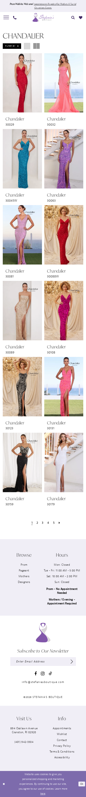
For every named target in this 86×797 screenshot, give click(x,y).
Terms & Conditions (62, 751)
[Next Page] (59, 523)
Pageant (24, 570)
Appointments (62, 728)
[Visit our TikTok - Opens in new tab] (50, 673)
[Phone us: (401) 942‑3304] (15, 17)
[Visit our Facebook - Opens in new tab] (35, 674)
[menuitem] (6, 17)
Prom (24, 565)
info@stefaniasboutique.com (43, 682)
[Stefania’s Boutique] (43, 17)
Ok (81, 783)
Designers (24, 582)
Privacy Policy (62, 746)
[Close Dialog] (4, 784)
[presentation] (22, 83)
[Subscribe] (72, 661)
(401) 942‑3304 (23, 742)
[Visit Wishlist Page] (81, 17)
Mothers (24, 576)
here (42, 793)
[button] (6, 17)
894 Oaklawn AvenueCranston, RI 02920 (24, 730)
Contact (62, 740)
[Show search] (73, 17)
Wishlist (62, 734)
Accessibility (62, 757)
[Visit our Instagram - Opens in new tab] (42, 673)
